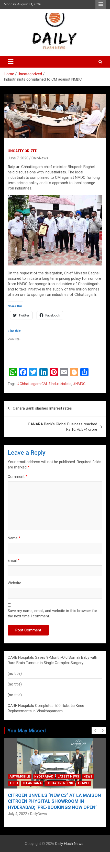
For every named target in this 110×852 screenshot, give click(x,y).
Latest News (68, 776)
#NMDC (79, 384)
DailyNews (39, 158)
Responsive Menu (100, 4)
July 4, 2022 (17, 814)
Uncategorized (23, 151)
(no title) (15, 673)
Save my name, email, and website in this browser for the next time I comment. (52, 613)
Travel (84, 783)
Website (14, 583)
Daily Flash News (69, 843)
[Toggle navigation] (10, 62)
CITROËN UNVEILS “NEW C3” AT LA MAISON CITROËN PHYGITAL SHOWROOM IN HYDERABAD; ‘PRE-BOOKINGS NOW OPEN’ (54, 801)
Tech (13, 783)
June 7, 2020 (18, 158)
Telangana (32, 783)
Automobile (19, 776)
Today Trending (59, 783)
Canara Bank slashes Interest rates (42, 408)
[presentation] (95, 730)
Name (14, 538)
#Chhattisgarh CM (32, 384)
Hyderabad (43, 776)
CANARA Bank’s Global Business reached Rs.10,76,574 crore (62, 427)
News (87, 776)
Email (13, 560)
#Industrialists (59, 384)
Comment (17, 476)
